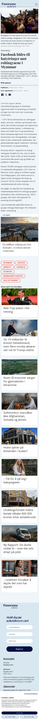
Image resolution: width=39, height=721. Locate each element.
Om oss (6, 662)
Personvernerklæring (31, 694)
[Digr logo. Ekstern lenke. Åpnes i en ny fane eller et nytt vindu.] (3, 695)
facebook (7, 271)
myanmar (7, 263)
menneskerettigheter (13, 276)
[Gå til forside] (17, 4)
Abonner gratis (9, 690)
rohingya (21, 267)
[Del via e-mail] (9, 95)
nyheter (21, 263)
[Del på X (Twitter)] (6, 95)
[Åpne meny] (36, 4)
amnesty (7, 267)
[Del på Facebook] (2, 95)
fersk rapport (9, 103)
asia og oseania (10, 280)
